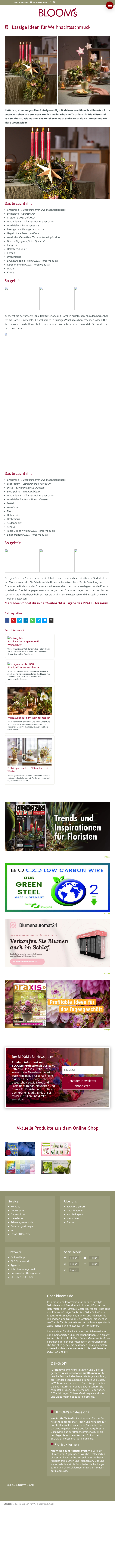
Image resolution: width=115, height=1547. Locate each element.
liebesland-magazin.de (23, 1269)
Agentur (15, 1265)
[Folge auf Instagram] (65, 1257)
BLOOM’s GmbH (75, 1206)
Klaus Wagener (75, 1210)
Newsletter (17, 1218)
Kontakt (15, 1206)
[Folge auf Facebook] (85, 1264)
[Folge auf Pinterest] (65, 1264)
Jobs (13, 1230)
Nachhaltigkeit (74, 1214)
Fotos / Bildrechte (21, 1234)
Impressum (17, 1210)
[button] (110, 5)
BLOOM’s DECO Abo (22, 1277)
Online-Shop (86, 1128)
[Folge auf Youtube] (85, 1257)
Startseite (9, 1503)
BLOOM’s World (20, 1261)
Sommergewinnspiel (22, 1226)
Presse (70, 1222)
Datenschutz (18, 1214)
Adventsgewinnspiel (22, 1222)
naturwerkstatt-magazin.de (26, 1273)
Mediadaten (73, 1218)
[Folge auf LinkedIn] (65, 1270)
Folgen (73, 1257)
